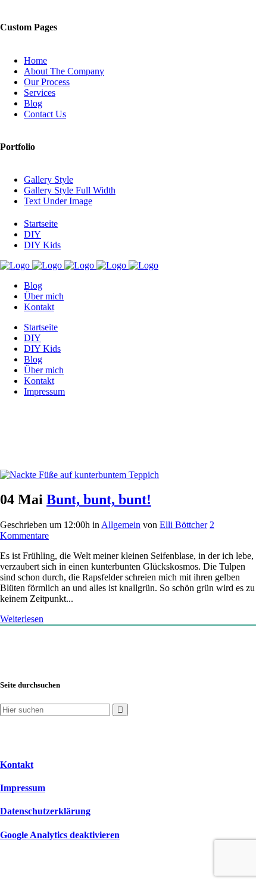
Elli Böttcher (183, 525)
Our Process (47, 82)
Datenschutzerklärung (45, 811)
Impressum (22, 788)
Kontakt (16, 765)
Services (39, 93)
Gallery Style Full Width (69, 190)
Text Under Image (58, 201)
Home (35, 60)
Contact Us (45, 114)
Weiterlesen (21, 619)
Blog (33, 103)
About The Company (64, 71)
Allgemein (121, 525)
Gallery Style (48, 179)
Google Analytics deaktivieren (60, 835)
